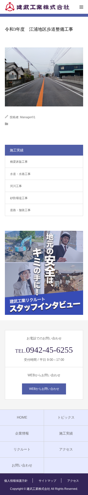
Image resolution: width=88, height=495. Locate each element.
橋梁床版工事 (19, 161)
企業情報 (22, 433)
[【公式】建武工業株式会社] (37, 7)
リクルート (22, 449)
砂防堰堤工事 (19, 198)
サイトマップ (47, 480)
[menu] (81, 7)
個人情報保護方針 (16, 480)
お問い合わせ (22, 465)
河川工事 (16, 186)
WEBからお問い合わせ (44, 389)
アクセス (66, 449)
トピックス (66, 417)
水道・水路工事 (20, 174)
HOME (22, 417)
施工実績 (66, 433)
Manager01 (27, 117)
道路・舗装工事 (20, 210)
